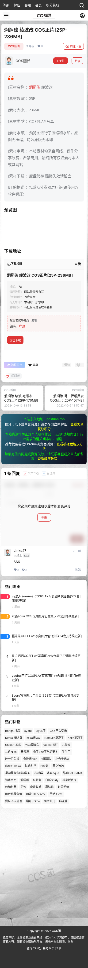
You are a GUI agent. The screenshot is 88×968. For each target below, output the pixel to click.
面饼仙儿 (49, 801)
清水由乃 (10, 780)
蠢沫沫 (49, 787)
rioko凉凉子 (75, 738)
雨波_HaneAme (36, 794)
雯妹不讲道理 (13, 801)
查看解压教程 (47, 459)
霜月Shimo (33, 801)
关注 (62, 61)
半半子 (66, 752)
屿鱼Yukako (13, 766)
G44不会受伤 (58, 730)
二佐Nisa (11, 752)
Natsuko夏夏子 (54, 738)
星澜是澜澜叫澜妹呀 (18, 773)
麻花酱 (63, 801)
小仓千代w (62, 759)
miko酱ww (33, 738)
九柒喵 (66, 745)
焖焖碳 (34, 87)
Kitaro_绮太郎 (14, 738)
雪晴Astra (56, 794)
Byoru (28, 730)
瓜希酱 (37, 780)
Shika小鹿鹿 (13, 745)
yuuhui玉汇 (50, 745)
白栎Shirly (51, 780)
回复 (78, 569)
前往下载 (75, 46)
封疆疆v (46, 759)
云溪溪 (25, 752)
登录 (22, 326)
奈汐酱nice (30, 759)
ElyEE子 (41, 730)
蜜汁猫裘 (35, 787)
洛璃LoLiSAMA (73, 773)
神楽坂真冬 (69, 780)
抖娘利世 (30, 766)
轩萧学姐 (63, 787)
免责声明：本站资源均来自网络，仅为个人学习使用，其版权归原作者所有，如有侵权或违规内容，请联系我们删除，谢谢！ (43, 939)
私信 (77, 61)
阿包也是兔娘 (13, 794)
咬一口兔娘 (12, 759)
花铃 (23, 787)
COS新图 (14, 46)
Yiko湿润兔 (32, 745)
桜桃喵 (38, 773)
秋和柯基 (10, 787)
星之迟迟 (58, 766)
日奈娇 (44, 766)
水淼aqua (53, 773)
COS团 (56, 931)
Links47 (20, 550)
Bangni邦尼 (12, 730)
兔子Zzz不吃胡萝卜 (45, 752)
